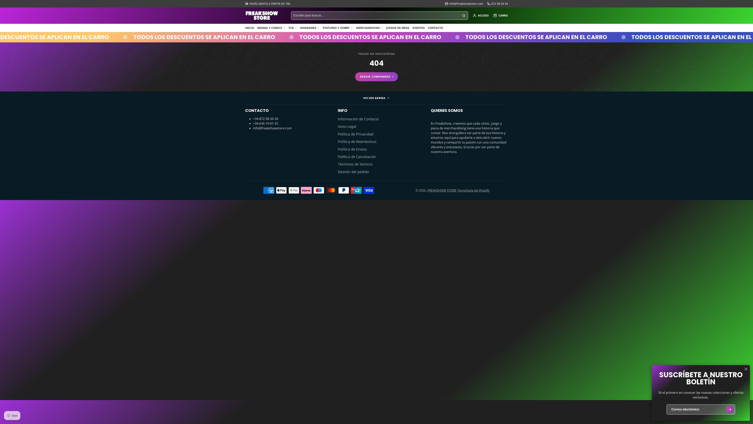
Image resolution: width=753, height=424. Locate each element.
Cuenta (481, 15)
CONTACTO (435, 28)
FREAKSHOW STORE (442, 190)
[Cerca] (746, 369)
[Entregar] (730, 409)
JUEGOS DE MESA (397, 28)
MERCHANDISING (368, 28)
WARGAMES (308, 28)
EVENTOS (418, 28)
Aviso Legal (347, 126)
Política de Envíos (352, 149)
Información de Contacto (358, 119)
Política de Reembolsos (357, 141)
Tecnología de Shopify (473, 190)
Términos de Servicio (355, 164)
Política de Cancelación (357, 156)
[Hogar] (261, 15)
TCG (291, 28)
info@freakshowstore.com (466, 3)
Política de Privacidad (355, 134)
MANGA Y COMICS (269, 28)
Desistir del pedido (353, 171)
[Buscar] (464, 16)
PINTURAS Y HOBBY (336, 28)
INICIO (249, 28)
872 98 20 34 (499, 3)
